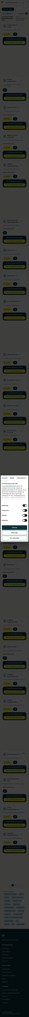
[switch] (25, 510)
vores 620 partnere (10, 486)
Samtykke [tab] (4, 478)
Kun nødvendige (14, 538)
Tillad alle (14, 527)
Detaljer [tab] (12, 478)
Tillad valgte (14, 532)
